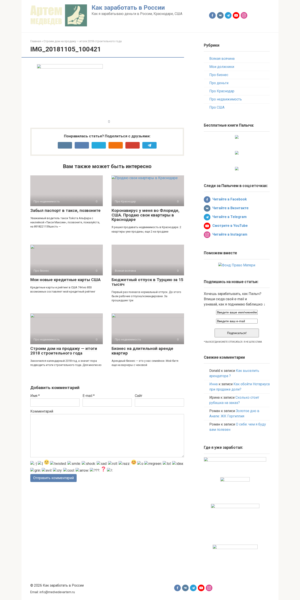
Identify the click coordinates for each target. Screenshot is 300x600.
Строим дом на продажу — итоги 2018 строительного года (63, 351)
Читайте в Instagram (229, 234)
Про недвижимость (225, 99)
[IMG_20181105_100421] (70, 67)
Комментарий (41, 411)
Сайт (138, 396)
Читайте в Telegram (229, 217)
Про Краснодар (221, 91)
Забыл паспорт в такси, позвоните (65, 210)
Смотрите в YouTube (229, 226)
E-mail (89, 396)
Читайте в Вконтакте (230, 208)
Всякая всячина (222, 58)
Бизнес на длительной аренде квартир (142, 351)
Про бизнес (218, 75)
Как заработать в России (128, 7)
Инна (213, 384)
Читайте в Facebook (229, 199)
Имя (35, 396)
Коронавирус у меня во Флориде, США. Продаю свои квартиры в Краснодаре (145, 215)
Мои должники (221, 67)
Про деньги (218, 83)
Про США (216, 107)
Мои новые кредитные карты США (65, 279)
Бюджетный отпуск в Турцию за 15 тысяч (147, 282)
